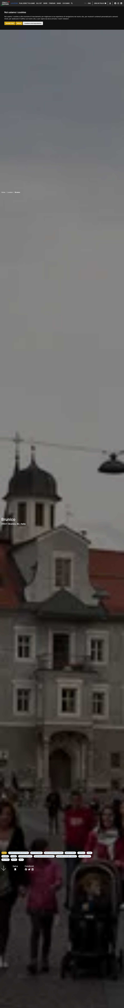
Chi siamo (66, 3)
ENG (89, 3)
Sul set (39, 3)
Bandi (59, 3)
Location (14, 3)
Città (4, 853)
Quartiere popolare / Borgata (66, 856)
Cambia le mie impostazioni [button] (32, 23)
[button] (71, 3)
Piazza (13, 856)
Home (3, 192)
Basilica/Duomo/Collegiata (53, 853)
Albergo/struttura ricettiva (18, 853)
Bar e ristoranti (36, 853)
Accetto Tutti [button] (10, 23)
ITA (85, 3)
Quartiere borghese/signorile (44, 856)
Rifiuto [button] (19, 23)
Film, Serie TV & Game (27, 3)
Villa (21, 859)
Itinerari (52, 3)
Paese (89, 853)
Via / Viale (5, 859)
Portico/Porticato (25, 856)
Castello (81, 853)
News (45, 3)
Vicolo (14, 859)
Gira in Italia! (99, 3)
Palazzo (5, 856)
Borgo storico (70, 853)
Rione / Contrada (84, 856)
